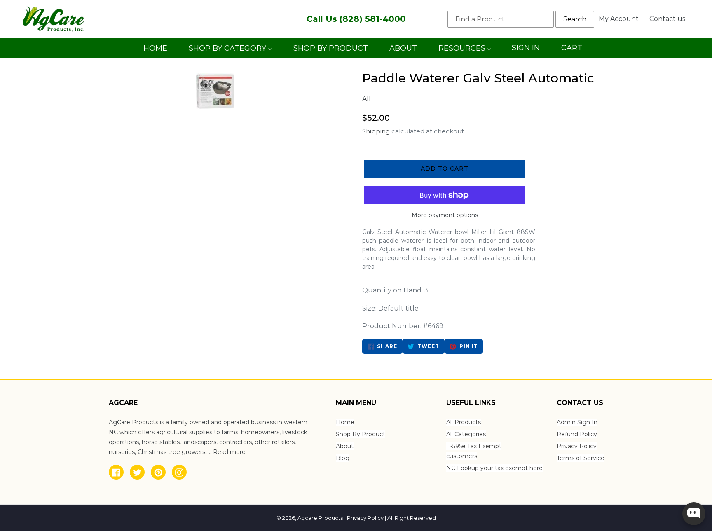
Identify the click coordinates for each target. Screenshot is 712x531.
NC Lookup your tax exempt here (494, 468)
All (366, 99)
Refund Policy (577, 434)
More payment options (445, 215)
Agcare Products (320, 518)
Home (345, 422)
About (345, 446)
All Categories (466, 434)
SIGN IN (525, 50)
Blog (342, 458)
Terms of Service (580, 458)
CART (571, 50)
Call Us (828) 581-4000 (356, 19)
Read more (229, 452)
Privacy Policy (577, 446)
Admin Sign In (577, 422)
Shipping (376, 131)
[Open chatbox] (693, 513)
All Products (463, 422)
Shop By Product (360, 434)
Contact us (667, 19)
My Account (621, 18)
